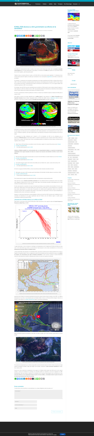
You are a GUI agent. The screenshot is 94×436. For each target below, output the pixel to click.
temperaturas (75, 170)
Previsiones (37, 4)
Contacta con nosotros (73, 113)
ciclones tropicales (71, 149)
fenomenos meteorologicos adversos (73, 155)
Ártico (76, 174)
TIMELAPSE (70, 57)
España (72, 151)
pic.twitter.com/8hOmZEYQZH (21, 173)
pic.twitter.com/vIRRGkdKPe (21, 164)
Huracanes (75, 4)
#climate (59, 144)
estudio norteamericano (30, 299)
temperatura (70, 170)
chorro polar (70, 145)
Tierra (69, 174)
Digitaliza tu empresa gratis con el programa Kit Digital (73, 103)
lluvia (77, 159)
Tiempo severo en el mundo (42, 30)
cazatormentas (76, 143)
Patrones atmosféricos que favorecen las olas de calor (74, 184)
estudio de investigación (71, 153)
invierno (74, 159)
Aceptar (62, 434)
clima (75, 149)
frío (68, 157)
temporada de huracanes (72, 172)
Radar (55, 4)
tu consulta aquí (76, 219)
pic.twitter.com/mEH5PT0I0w (21, 145)
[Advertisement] (38, 17)
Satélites (50, 4)
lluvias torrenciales (74, 161)
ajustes (55, 434)
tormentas (72, 174)
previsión (69, 168)
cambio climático (70, 143)
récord (73, 168)
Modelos (44, 4)
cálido (78, 149)
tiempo (78, 172)
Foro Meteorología (68, 4)
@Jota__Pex (70, 74)
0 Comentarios (49, 30)
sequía (76, 168)
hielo (71, 157)
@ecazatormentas (71, 73)
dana (69, 151)
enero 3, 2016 (30, 147)
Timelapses (60, 4)
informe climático (75, 157)
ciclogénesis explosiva (71, 147)
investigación (70, 159)
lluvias (69, 161)
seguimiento (49, 76)
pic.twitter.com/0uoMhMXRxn (21, 158)
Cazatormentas (18, 30)
